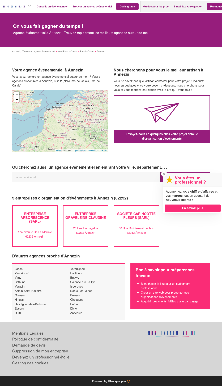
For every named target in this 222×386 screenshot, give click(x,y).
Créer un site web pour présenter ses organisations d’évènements (165, 294)
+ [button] (17, 94)
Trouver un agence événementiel (38, 51)
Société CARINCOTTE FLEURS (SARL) (136, 215)
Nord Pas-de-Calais (67, 51)
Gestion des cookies (30, 363)
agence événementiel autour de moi (64, 76)
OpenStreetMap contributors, (86, 150)
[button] (52, 6)
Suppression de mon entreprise (40, 351)
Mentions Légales (28, 333)
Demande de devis (29, 345)
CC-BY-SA (103, 150)
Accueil (16, 51)
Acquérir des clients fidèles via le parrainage (169, 301)
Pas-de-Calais (87, 51)
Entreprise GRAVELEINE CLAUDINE (85, 215)
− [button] (17, 99)
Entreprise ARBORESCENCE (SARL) (34, 217)
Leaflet (59, 150)
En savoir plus (192, 208)
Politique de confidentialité (35, 339)
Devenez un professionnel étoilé (41, 357)
